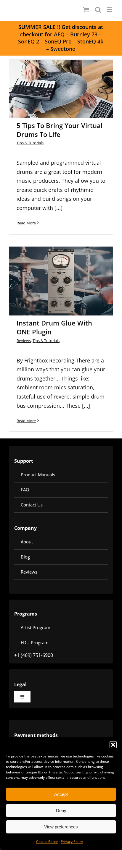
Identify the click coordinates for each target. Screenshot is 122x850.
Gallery (69, 75)
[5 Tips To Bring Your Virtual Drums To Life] (61, 89)
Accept (61, 794)
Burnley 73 (83, 34)
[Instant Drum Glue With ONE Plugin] (61, 281)
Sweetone (62, 48)
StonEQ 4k (90, 41)
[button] (113, 745)
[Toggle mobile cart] (86, 10)
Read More (26, 223)
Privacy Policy (72, 841)
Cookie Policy (47, 841)
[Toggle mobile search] (98, 10)
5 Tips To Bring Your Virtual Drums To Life (53, 75)
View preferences (61, 826)
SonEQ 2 (28, 41)
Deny (61, 810)
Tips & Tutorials (30, 142)
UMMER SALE (38, 26)
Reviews (24, 340)
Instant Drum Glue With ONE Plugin (53, 267)
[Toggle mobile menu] (110, 10)
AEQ (59, 34)
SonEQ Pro (58, 41)
